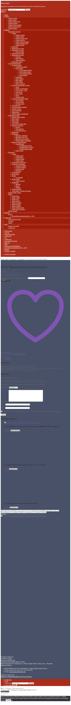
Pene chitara (19, 80)
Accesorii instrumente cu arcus (21, 85)
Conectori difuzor (21, 167)
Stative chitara (16, 197)
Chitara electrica (13, 23)
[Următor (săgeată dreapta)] (3, 695)
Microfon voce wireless (22, 139)
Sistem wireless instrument (23, 140)
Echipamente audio (13, 115)
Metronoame (15, 112)
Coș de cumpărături (10, 685)
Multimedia (15, 182)
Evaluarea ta (5, 387)
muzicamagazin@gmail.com (17, 672)
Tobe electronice (20, 60)
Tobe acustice (19, 58)
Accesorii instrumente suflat (20, 99)
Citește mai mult (15, 430)
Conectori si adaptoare (18, 164)
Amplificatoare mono (25, 145)
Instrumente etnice (17, 62)
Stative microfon (16, 202)
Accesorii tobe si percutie (19, 107)
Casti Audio (15, 122)
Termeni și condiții (13, 226)
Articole (6, 232)
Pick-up (18, 127)
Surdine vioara (20, 97)
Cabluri (14, 154)
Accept (8, 700)
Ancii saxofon (20, 102)
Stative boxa (15, 196)
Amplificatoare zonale (25, 149)
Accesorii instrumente (14, 63)
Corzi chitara (19, 68)
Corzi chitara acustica (25, 70)
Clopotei (18, 57)
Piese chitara (19, 82)
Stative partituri (16, 204)
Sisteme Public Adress (18, 117)
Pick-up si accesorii (17, 125)
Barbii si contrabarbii (22, 88)
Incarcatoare (15, 174)
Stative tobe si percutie (18, 209)
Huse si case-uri (20, 83)
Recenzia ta (5, 401)
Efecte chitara (19, 78)
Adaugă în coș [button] (13, 469)
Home (6, 15)
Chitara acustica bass (14, 21)
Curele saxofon (20, 104)
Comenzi (10, 221)
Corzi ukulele (23, 75)
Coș (5, 238)
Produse (6, 30)
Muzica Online (5, 3)
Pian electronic (20, 52)
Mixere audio (19, 151)
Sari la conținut (14, 1)
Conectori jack (20, 169)
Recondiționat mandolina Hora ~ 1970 (23, 216)
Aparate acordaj (16, 109)
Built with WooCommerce (24, 676)
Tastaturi (18, 187)
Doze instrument (16, 110)
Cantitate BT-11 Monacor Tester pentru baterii (14, 278)
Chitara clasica (12, 20)
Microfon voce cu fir (22, 137)
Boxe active (15, 120)
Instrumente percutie (18, 55)
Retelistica (19, 171)
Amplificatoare (20, 144)
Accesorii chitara (17, 65)
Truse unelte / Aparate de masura (21, 191)
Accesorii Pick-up (21, 130)
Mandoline (15, 47)
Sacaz (17, 95)
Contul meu (7, 218)
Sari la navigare (5, 1)
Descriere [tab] (7, 357)
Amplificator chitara (21, 67)
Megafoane (15, 132)
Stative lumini (16, 201)
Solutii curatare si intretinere (20, 114)
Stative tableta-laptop (18, 208)
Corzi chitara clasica (25, 72)
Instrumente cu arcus (18, 48)
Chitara (6, 16)
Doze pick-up (19, 129)
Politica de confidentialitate (12, 246)
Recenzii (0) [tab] (8, 359)
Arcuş (17, 87)
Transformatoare (16, 189)
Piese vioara (19, 94)
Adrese (10, 223)
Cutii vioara (19, 92)
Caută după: (4, 9)
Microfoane (15, 134)
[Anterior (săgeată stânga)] (1, 695)
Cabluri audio (19, 156)
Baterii (14, 176)
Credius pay (11, 228)
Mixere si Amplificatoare (19, 142)
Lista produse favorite (14, 219)
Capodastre (19, 77)
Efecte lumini (16, 179)
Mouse (18, 186)
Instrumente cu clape (18, 50)
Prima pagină (8, 231)
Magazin (7, 213)
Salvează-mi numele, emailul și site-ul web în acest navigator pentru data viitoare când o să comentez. (32, 411)
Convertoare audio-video (19, 124)
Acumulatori (19, 177)
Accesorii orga (16, 105)
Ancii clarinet (19, 100)
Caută (27, 9)
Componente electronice (19, 162)
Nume (3, 404)
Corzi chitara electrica (25, 73)
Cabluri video (19, 161)
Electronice (11, 152)
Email (3, 408)
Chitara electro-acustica (15, 25)
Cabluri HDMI (20, 159)
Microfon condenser (21, 135)
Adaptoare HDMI (21, 166)
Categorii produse (9, 234)
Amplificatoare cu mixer (26, 147)
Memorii (18, 184)
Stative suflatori (16, 206)
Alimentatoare (16, 172)
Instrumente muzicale (14, 32)
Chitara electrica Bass (14, 26)
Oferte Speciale (12, 211)
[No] (11, 700)
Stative (10, 194)
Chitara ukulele (12, 28)
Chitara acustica (12, 18)
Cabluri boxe (19, 157)
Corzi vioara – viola (21, 90)
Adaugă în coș (5, 280)
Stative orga (15, 199)
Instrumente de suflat (18, 53)
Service (10, 214)
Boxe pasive (15, 119)
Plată (5, 224)
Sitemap (6, 249)
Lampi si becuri (20, 181)
